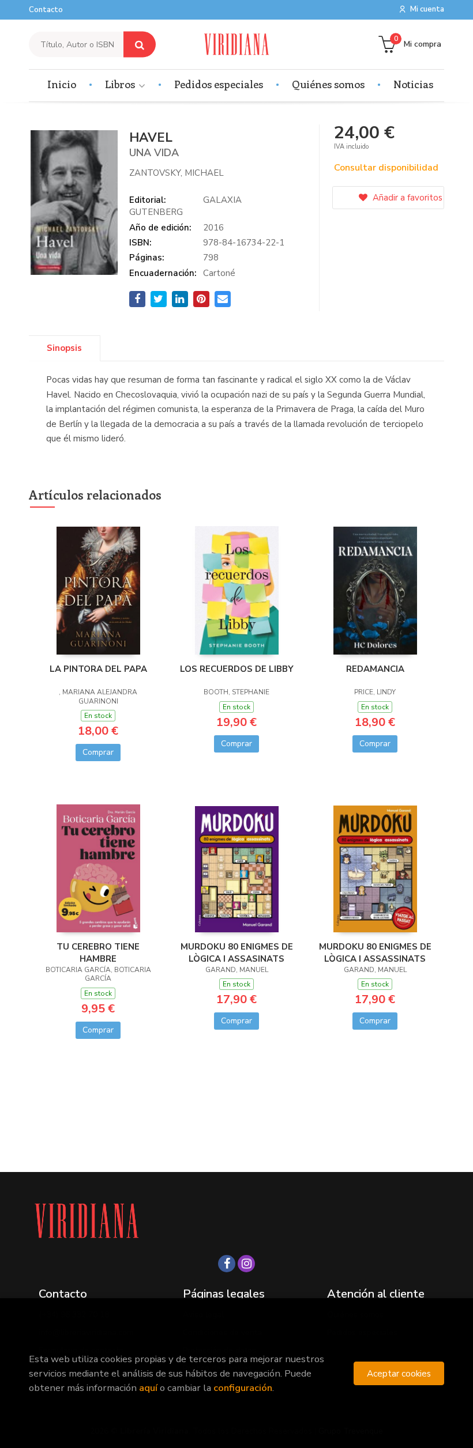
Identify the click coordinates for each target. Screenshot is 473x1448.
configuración (242, 1387)
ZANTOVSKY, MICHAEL (176, 173)
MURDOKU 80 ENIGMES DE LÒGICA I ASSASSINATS (375, 952)
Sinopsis (64, 348)
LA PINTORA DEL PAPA (98, 669)
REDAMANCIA (375, 669)
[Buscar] (139, 45)
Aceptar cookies (399, 1373)
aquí (148, 1387)
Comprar (98, 752)
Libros (121, 84)
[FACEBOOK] (226, 1263)
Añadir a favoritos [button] (406, 197)
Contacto (46, 10)
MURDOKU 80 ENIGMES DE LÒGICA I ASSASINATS (237, 952)
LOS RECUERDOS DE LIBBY (237, 669)
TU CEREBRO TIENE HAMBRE (98, 952)
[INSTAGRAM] (246, 1263)
